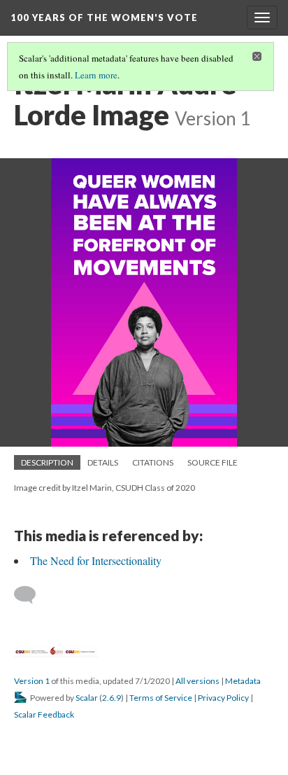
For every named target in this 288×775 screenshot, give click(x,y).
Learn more (96, 75)
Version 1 (32, 681)
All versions (197, 681)
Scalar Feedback (44, 714)
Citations (152, 462)
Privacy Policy (223, 697)
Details (102, 462)
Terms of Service (160, 697)
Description (47, 462)
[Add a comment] (31, 595)
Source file (212, 462)
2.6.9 (111, 697)
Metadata (243, 681)
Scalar (86, 697)
